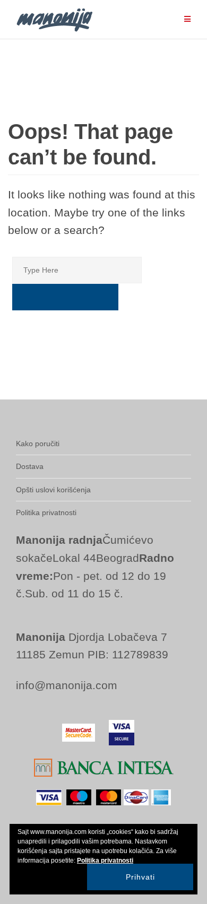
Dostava (30, 466)
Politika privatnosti (46, 512)
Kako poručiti (37, 443)
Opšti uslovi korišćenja (53, 489)
